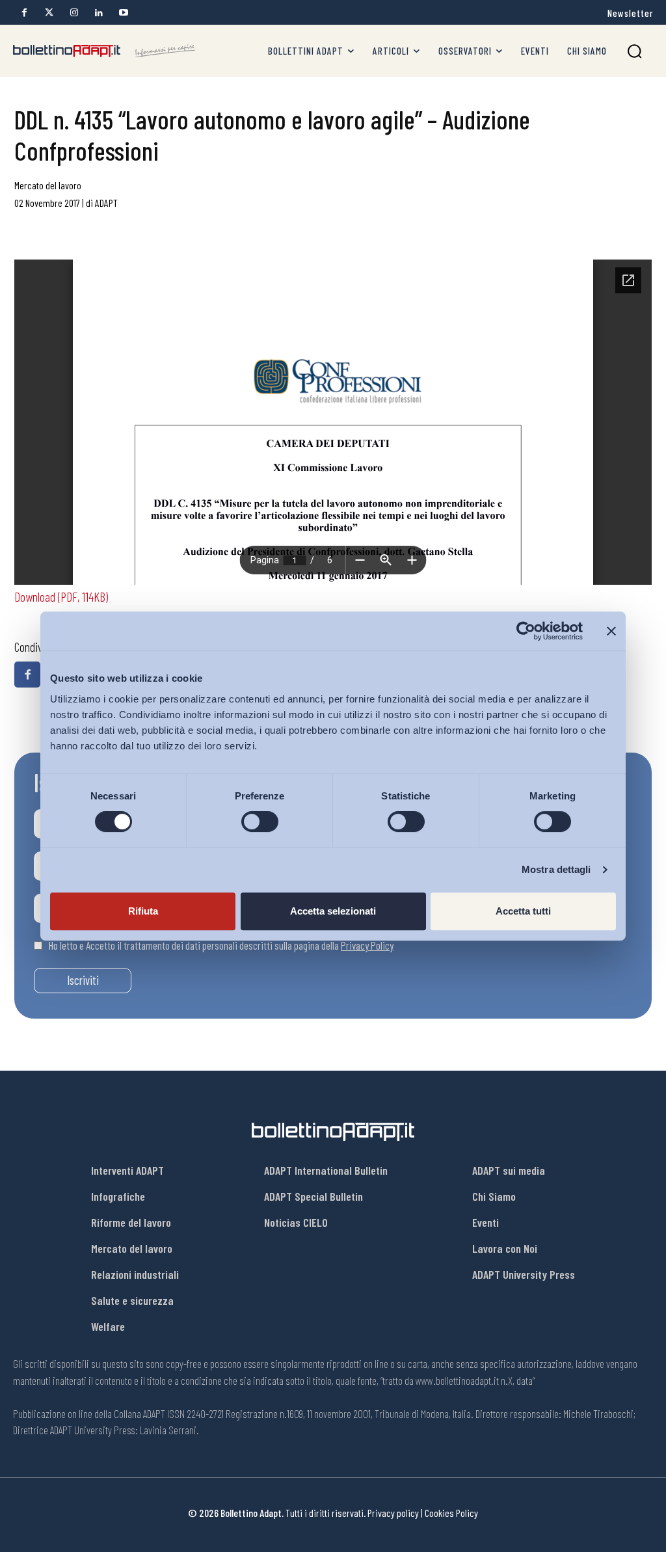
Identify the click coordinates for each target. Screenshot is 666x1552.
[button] (634, 51)
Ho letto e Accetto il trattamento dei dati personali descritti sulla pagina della (221, 945)
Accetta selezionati (333, 910)
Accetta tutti (523, 910)
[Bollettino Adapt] (104, 51)
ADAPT (106, 202)
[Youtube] (123, 12)
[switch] (259, 821)
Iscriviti (83, 979)
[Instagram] (73, 12)
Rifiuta (143, 910)
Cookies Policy (451, 1512)
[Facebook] (24, 12)
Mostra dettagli (556, 869)
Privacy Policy (367, 945)
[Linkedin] (98, 12)
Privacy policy (393, 1512)
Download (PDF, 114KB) (61, 596)
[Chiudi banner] (611, 631)
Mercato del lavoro (47, 185)
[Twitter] (49, 12)
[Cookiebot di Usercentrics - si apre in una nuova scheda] (526, 631)
